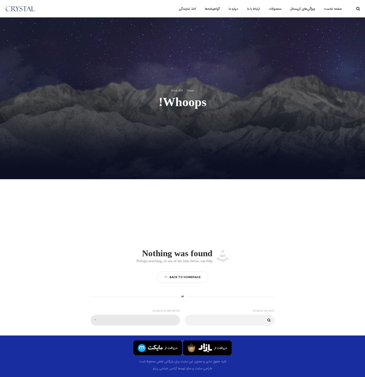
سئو (188, 368)
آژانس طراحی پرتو (165, 368)
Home (190, 90)
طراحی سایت (203, 368)
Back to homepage (185, 277)
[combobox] (135, 320)
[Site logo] (29, 9)
